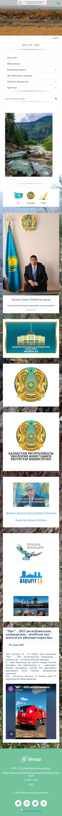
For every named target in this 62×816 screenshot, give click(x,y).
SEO (31, 784)
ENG (37, 45)
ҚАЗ (24, 45)
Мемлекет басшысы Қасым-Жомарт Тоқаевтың (31, 513)
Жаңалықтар (13, 63)
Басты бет (12, 57)
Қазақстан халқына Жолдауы (31, 520)
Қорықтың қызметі (16, 69)
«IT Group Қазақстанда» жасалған (34, 768)
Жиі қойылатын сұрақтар (19, 75)
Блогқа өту (31, 309)
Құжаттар (12, 87)
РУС (31, 45)
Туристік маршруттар (17, 81)
